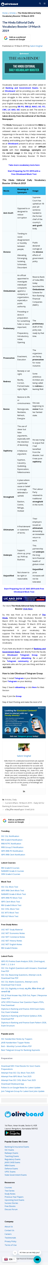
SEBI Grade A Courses (10, 874)
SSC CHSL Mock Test (10, 909)
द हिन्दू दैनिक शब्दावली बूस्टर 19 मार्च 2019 (19, 809)
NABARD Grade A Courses (12, 871)
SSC (18, 109)
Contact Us (9, 1230)
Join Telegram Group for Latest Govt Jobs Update (22, 1091)
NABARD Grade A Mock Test (13, 894)
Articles (12, 13)
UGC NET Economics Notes (13, 933)
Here (34, 687)
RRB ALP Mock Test (9, 916)
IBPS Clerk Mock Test (10, 901)
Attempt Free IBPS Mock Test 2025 (16, 1076)
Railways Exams (11, 1153)
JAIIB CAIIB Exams (12, 1162)
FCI (43, 106)
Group (19, 696)
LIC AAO (11, 109)
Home (5, 13)
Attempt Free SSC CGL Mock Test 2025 (18, 1073)
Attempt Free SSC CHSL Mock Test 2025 (18, 1080)
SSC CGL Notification (10, 836)
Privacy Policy (10, 1241)
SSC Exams (9, 1150)
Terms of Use (11, 1245)
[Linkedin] (24, 791)
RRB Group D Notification (12, 847)
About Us (9, 1226)
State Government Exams (16, 1175)
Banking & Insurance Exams (17, 1147)
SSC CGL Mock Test (9, 887)
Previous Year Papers (14, 1197)
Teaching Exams (12, 1156)
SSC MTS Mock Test (10, 912)
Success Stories (11, 1203)
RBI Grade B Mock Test (11, 905)
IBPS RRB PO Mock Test (11, 898)
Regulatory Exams (12, 1159)
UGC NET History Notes (11, 940)
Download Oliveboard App (12, 1084)
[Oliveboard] (9, 3)
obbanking (26, 658)
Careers (8, 1234)
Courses (8, 1187)
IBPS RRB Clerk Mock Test (12, 890)
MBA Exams (10, 1165)
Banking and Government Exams (22, 88)
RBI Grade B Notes (9, 948)
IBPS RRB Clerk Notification (13, 854)
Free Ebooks (10, 1206)
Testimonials (10, 1237)
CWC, (4, 109)
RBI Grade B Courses (10, 868)
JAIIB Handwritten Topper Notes (15, 1042)
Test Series (9, 1190)
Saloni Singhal (36, 46)
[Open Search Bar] (40, 3)
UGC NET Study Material (11, 929)
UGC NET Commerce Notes (13, 937)
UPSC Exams (10, 1171)
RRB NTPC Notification (11, 843)
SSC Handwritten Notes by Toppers (16, 1039)
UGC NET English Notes (11, 944)
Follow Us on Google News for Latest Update (20, 1087)
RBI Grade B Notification (11, 840)
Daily (14, 799)
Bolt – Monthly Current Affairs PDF (16, 1046)
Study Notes (10, 1194)
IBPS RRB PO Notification (12, 851)
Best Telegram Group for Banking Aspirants (20, 1050)
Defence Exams (11, 1168)
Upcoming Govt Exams (14, 1200)
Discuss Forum (11, 1209)
